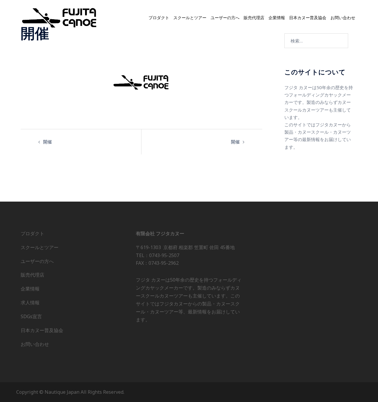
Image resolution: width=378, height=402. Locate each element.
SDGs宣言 (31, 316)
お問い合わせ (342, 17)
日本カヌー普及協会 (307, 17)
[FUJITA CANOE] (60, 17)
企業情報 (276, 17)
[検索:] (316, 40)
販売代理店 (254, 17)
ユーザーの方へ (225, 17)
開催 (47, 142)
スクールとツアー (189, 17)
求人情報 (30, 302)
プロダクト (159, 17)
